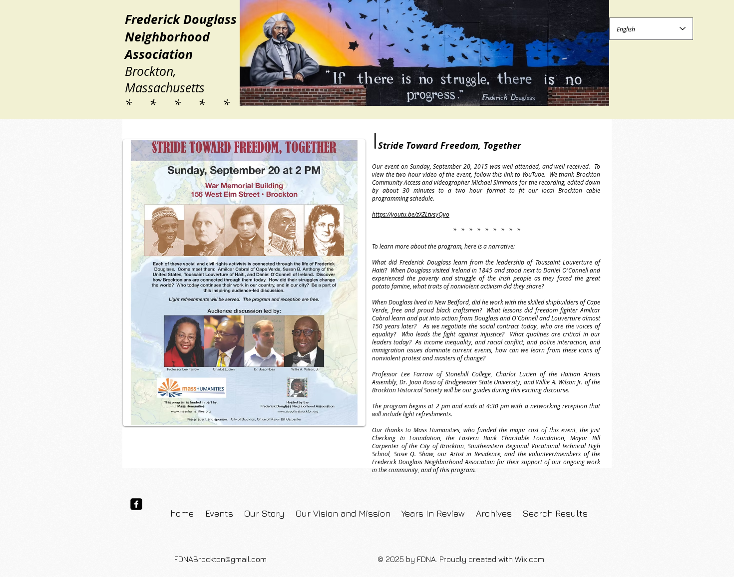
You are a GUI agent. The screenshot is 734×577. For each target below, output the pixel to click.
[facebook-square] (136, 504)
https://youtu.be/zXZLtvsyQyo (410, 214)
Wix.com (529, 559)
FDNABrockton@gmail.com (220, 559)
